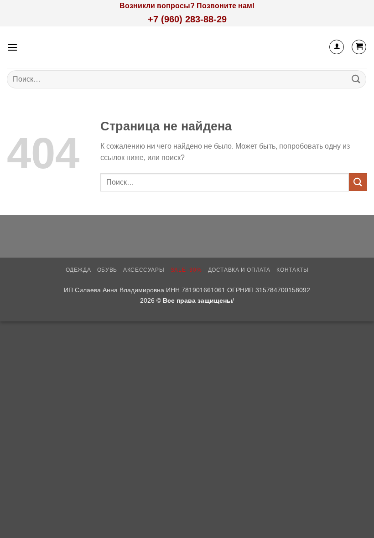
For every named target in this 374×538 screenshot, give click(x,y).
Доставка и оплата (239, 270)
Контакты (292, 270)
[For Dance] (187, 47)
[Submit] (356, 79)
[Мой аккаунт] (336, 47)
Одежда (78, 270)
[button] (12, 47)
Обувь (107, 270)
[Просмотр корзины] (359, 47)
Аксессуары (143, 270)
